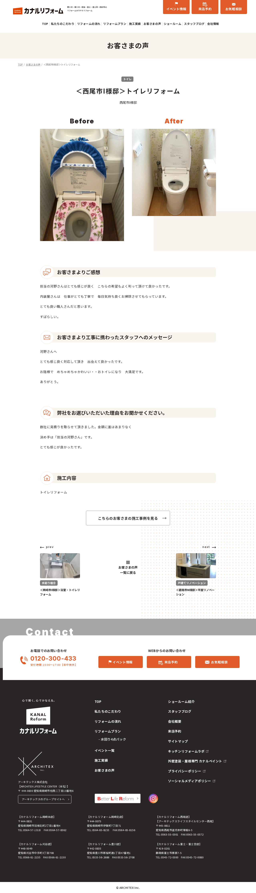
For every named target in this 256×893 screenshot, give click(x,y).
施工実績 (135, 24)
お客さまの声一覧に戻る (128, 570)
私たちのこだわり (62, 24)
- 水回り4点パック (112, 739)
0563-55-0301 (169, 834)
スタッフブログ (194, 24)
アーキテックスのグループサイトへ (43, 799)
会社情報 (213, 24)
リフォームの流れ (88, 24)
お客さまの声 (152, 24)
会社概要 (174, 721)
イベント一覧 (105, 750)
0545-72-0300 (169, 857)
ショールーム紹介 (181, 701)
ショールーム (172, 24)
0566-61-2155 (31, 857)
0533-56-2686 (100, 857)
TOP (45, 24)
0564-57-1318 (31, 830)
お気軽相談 (233, 8)
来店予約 (205, 8)
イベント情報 (176, 8)
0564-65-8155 (100, 830)
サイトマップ (178, 741)
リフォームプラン (114, 24)
